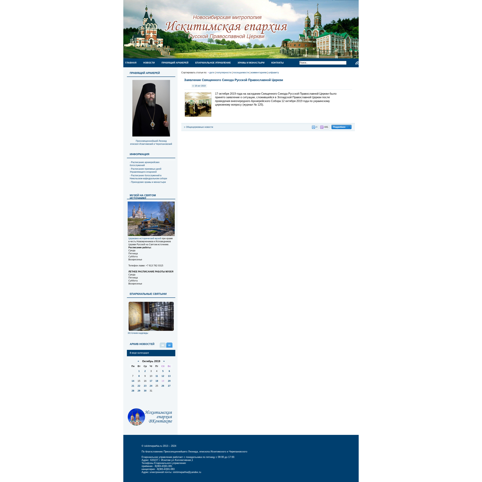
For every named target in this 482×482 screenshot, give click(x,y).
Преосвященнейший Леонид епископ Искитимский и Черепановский (151, 142)
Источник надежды (138, 333)
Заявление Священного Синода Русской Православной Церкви (233, 80)
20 (169, 381)
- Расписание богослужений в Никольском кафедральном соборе (148, 177)
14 (133, 381)
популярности (223, 72)
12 (163, 376)
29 (139, 390)
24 (151, 386)
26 (163, 386)
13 (169, 376)
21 (133, 386)
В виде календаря (169, 345)
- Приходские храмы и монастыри (148, 182)
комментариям (259, 72)
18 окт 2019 (200, 86)
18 (157, 381)
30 (145, 390)
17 (151, 381)
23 (145, 386)
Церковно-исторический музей (144, 238)
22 (139, 386)
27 (169, 386)
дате (211, 72)
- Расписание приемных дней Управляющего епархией (145, 170)
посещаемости (241, 72)
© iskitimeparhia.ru (152, 445)
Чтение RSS (357, 63)
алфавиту (273, 72)
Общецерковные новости (199, 127)
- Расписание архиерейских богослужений (144, 164)
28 (133, 390)
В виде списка (163, 345)
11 (157, 376)
